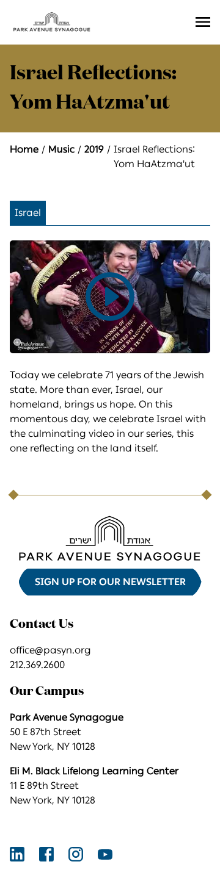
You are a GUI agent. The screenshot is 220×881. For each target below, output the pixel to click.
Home (24, 149)
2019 (94, 149)
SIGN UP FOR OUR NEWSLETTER (110, 582)
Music (61, 149)
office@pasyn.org (50, 650)
